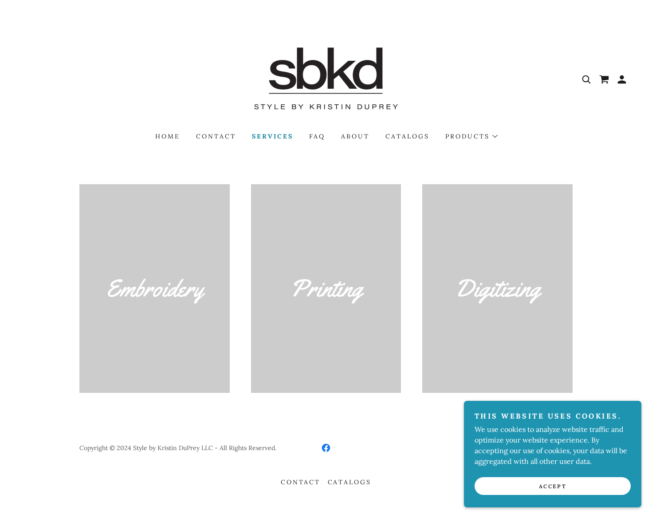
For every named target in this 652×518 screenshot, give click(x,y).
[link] (326, 78)
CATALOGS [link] (407, 136)
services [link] (272, 136)
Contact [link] (216, 136)
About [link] (355, 136)
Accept (552, 486)
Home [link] (167, 136)
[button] (622, 79)
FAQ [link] (317, 136)
